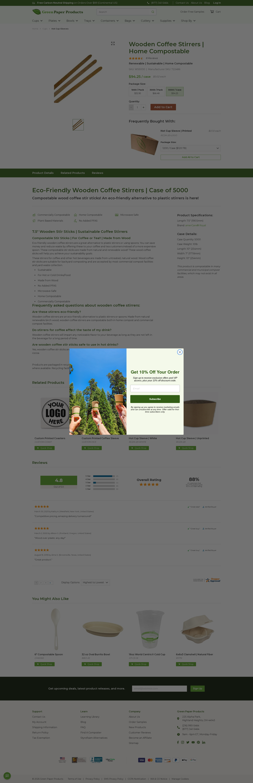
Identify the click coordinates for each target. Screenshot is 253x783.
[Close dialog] (179, 352)
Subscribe (155, 399)
